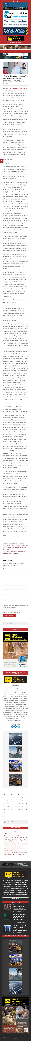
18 (8, 806)
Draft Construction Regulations (17, 88)
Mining (22, 911)
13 (15, 803)
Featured (5, 83)
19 (11, 806)
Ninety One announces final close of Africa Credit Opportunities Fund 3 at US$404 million (19, 918)
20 (15, 806)
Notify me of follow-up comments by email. (14, 610)
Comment (4, 569)
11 (8, 803)
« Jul (4, 816)
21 (19, 806)
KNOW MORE (15, 898)
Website (4, 600)
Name (4, 588)
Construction (19, 82)
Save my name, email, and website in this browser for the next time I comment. (15, 606)
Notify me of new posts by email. (12, 612)
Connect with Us (15, 724)
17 (4, 806)
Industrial (23, 922)
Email (4, 594)
